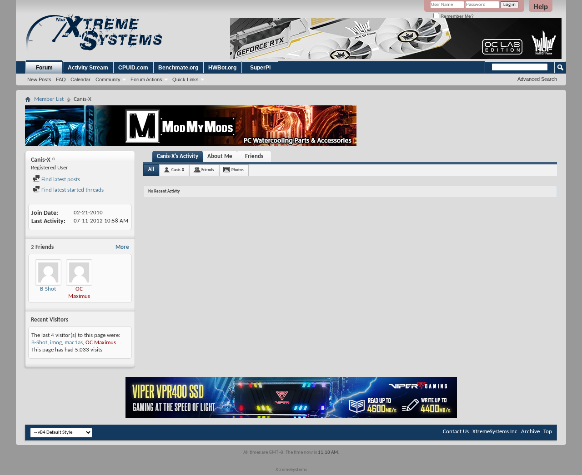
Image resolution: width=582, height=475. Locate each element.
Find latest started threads (72, 190)
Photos (237, 170)
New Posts (39, 79)
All (151, 169)
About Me (219, 156)
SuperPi (260, 67)
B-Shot (48, 289)
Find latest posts (60, 180)
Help (540, 6)
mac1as (74, 343)
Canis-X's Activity (177, 156)
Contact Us (456, 432)
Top (547, 432)
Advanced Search (537, 79)
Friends (254, 156)
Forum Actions (146, 79)
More (122, 247)
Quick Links (185, 79)
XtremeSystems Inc (494, 432)
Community (107, 79)
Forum (44, 67)
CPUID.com (133, 67)
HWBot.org (222, 67)
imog (56, 343)
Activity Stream (88, 67)
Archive (530, 432)
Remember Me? (456, 16)
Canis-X (177, 170)
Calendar (80, 79)
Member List (49, 99)
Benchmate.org (178, 67)
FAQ (61, 79)
